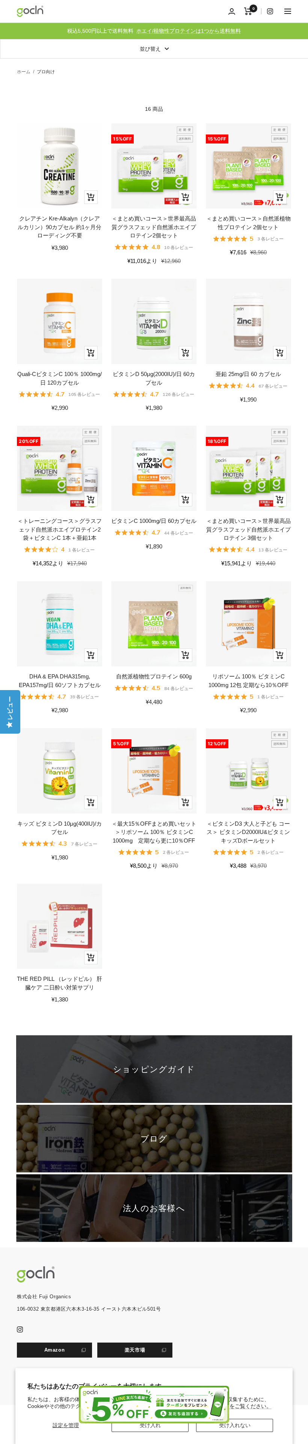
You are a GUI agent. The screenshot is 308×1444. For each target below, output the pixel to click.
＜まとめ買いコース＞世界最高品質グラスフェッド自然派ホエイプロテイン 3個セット (248, 529)
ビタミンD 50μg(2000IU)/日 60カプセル (154, 378)
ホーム (23, 71)
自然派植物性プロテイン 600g (154, 676)
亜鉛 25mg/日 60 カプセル (248, 374)
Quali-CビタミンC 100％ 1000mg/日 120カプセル (59, 378)
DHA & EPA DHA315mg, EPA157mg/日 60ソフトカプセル (60, 680)
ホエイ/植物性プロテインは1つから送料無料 (188, 31)
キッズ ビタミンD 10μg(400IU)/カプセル (59, 827)
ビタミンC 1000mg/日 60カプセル (153, 521)
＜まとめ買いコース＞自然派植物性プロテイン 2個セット (248, 222)
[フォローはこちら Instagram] (267, 11)
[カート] (248, 11)
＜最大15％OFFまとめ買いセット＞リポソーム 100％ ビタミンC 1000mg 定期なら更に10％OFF (154, 832)
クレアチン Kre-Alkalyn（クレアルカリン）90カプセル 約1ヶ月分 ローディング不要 (59, 227)
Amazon (54, 1350)
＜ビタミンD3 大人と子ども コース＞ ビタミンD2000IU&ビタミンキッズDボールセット (248, 832)
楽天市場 (135, 1350)
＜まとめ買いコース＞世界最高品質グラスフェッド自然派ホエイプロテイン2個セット (154, 227)
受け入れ (150, 1425)
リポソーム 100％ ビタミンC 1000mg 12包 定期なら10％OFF (248, 680)
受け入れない (235, 1425)
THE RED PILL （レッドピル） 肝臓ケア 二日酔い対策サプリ (59, 983)
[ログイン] (231, 11)
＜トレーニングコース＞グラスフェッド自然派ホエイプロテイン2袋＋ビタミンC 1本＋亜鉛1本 (59, 529)
